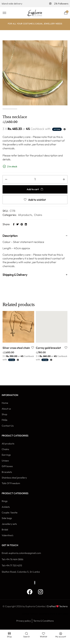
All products (25, 215)
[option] (18, 336)
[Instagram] (40, 592)
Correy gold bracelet (48, 347)
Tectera (63, 606)
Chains (38, 215)
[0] (65, 13)
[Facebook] (29, 592)
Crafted (51, 606)
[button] (15, 339)
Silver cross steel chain (16, 347)
